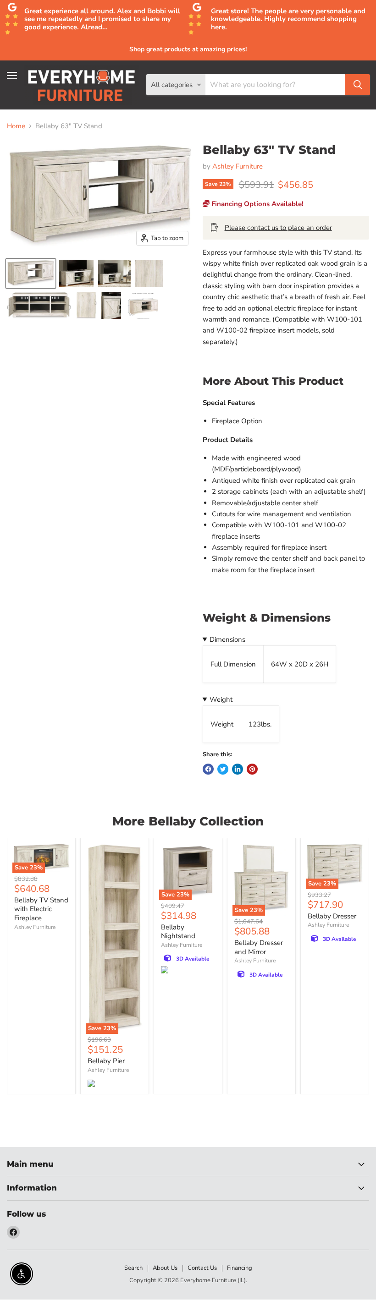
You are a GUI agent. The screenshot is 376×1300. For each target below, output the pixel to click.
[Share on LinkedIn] (237, 769)
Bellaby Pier (106, 1060)
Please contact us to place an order (278, 227)
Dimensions (227, 639)
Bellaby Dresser (332, 916)
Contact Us (202, 1268)
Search (133, 1268)
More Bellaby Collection (188, 821)
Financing (239, 1268)
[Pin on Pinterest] (252, 769)
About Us (165, 1268)
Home (16, 126)
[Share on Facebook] (208, 769)
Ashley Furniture (237, 166)
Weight (221, 699)
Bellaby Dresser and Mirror (258, 947)
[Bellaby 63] (30, 273)
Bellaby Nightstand (178, 932)
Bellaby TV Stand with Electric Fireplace (41, 909)
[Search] (357, 84)
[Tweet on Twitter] (222, 769)
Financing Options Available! (257, 203)
